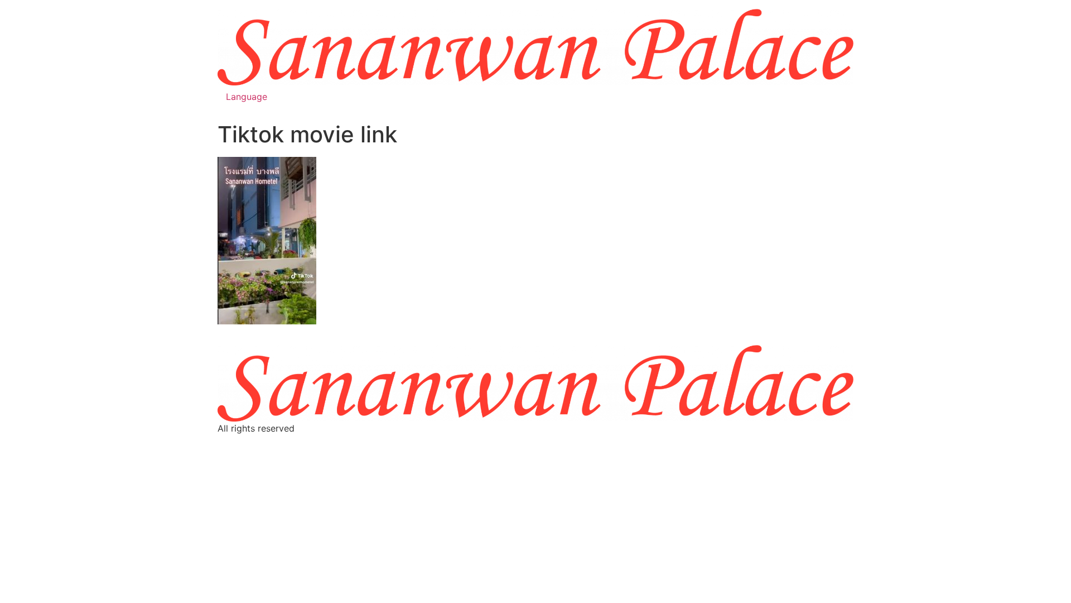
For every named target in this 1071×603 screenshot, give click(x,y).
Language (246, 96)
